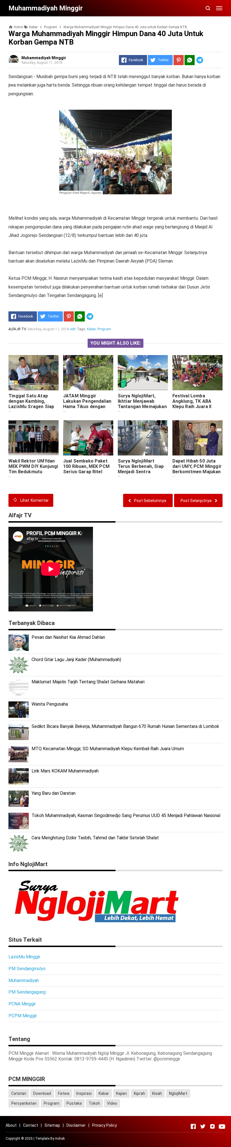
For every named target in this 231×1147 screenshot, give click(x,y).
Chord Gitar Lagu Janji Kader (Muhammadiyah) (76, 659)
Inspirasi (84, 1093)
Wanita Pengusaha (50, 704)
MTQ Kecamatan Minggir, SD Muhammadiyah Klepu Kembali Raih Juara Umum (108, 748)
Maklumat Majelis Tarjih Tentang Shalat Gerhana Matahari (88, 681)
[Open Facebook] (193, 1126)
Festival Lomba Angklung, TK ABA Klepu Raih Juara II (192, 401)
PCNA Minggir (22, 1004)
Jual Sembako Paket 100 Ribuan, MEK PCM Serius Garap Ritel (86, 466)
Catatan (18, 1093)
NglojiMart (178, 1093)
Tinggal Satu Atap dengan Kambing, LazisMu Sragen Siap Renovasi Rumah (31, 404)
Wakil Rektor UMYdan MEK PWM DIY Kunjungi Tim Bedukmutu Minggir (33, 469)
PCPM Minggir (22, 1015)
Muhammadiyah (23, 980)
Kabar (91, 329)
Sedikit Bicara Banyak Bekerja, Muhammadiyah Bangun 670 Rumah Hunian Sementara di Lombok (125, 726)
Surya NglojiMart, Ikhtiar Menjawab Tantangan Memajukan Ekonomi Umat (142, 404)
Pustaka (74, 1103)
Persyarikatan (24, 1103)
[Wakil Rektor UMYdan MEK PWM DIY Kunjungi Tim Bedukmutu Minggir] (33, 437)
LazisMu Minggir (24, 956)
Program (104, 329)
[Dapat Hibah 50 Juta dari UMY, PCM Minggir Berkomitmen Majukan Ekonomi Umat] (197, 437)
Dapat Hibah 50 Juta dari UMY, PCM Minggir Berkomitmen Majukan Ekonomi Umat (197, 469)
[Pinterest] (179, 60)
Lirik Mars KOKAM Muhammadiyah (65, 771)
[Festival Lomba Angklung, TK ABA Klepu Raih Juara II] (197, 372)
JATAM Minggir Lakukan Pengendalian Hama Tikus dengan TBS (87, 404)
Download (42, 1093)
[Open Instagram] (212, 1126)
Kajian (121, 1093)
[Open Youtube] (222, 1126)
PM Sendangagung (27, 992)
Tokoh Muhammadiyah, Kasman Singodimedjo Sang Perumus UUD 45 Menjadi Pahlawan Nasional (126, 815)
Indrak (60, 1139)
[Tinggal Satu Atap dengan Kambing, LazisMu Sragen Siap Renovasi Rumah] (33, 372)
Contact (30, 1125)
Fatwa (63, 1093)
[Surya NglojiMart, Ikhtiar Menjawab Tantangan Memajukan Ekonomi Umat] (143, 372)
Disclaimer (76, 1125)
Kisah (157, 1093)
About (11, 1125)
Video (112, 1103)
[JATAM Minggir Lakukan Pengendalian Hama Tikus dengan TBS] (88, 372)
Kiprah (139, 1093)
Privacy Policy (104, 1125)
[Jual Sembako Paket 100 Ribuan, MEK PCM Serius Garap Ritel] (88, 437)
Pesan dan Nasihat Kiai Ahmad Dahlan (68, 637)
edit (73, 329)
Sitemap (52, 1125)
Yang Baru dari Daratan (53, 793)
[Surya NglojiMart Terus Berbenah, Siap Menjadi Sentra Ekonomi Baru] (143, 437)
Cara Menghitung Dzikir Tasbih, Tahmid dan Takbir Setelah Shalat (95, 837)
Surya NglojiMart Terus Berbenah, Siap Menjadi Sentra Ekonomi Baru (141, 469)
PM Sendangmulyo (27, 968)
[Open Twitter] (202, 1126)
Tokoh (94, 1103)
